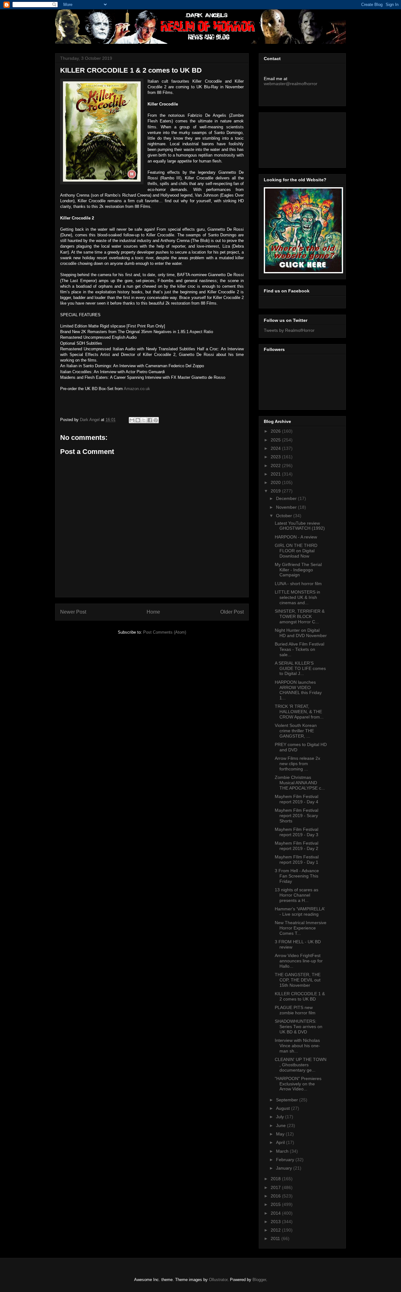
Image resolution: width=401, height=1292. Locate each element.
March (283, 1151)
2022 (276, 465)
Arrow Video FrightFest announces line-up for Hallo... (299, 961)
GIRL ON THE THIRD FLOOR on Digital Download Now (296, 550)
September (287, 1099)
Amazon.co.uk (137, 388)
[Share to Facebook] (150, 420)
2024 (276, 448)
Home (153, 612)
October (284, 515)
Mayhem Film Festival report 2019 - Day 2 (296, 846)
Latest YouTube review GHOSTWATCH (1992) (300, 526)
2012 (276, 1230)
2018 (276, 1178)
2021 (276, 473)
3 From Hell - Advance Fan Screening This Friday (297, 876)
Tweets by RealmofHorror (289, 330)
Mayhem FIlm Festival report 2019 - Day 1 (297, 859)
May (281, 1133)
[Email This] (132, 420)
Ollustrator (218, 1279)
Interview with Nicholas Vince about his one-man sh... (297, 1045)
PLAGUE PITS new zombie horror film (295, 1010)
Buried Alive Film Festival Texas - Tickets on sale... (299, 649)
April (281, 1142)
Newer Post (73, 612)
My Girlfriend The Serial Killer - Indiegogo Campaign (298, 570)
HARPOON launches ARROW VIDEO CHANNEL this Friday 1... (298, 690)
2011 (276, 1238)
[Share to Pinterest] (156, 420)
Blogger (259, 1279)
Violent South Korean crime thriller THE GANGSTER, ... (296, 731)
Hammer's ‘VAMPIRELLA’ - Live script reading (300, 911)
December (287, 498)
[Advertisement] (292, 138)
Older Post (232, 612)
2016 (276, 1195)
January (284, 1168)
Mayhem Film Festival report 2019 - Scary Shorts (296, 815)
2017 (276, 1187)
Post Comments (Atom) (164, 632)
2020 (276, 482)
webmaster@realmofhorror (290, 83)
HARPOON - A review (296, 536)
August (283, 1108)
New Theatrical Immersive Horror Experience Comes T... (300, 928)
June (281, 1125)
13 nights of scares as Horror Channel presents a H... (296, 895)
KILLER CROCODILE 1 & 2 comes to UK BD (300, 996)
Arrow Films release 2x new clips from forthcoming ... (297, 763)
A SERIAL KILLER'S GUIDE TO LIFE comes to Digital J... (300, 668)
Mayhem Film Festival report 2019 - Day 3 (296, 832)
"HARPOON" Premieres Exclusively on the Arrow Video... (298, 1084)
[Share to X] (144, 420)
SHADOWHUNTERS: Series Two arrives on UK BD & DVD (298, 1026)
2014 (276, 1213)
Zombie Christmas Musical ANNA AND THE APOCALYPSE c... (300, 782)
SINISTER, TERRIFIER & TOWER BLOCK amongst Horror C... (300, 616)
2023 (276, 456)
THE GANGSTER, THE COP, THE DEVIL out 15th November (297, 980)
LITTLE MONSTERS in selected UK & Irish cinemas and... (297, 597)
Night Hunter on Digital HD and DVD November (301, 633)
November (287, 507)
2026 (276, 431)
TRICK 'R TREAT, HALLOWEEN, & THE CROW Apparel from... (299, 711)
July (280, 1116)
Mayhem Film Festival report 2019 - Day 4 (296, 799)
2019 (276, 490)
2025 (276, 439)
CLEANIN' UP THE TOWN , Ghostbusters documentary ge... (300, 1065)
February (285, 1159)
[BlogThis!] (138, 420)
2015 (276, 1204)
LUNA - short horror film (298, 583)
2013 (276, 1221)
